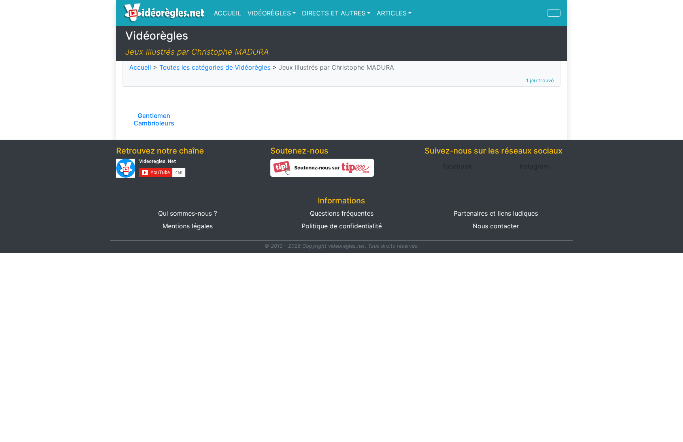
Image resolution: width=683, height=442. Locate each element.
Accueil (140, 67)
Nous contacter (496, 226)
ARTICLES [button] (392, 13)
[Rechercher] (553, 13)
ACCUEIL (227, 13)
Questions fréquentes (342, 213)
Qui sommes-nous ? (187, 213)
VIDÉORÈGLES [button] (269, 13)
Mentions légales (187, 226)
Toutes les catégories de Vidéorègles (214, 67)
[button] (457, 166)
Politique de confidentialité (342, 226)
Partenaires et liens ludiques (496, 213)
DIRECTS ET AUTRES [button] (334, 13)
